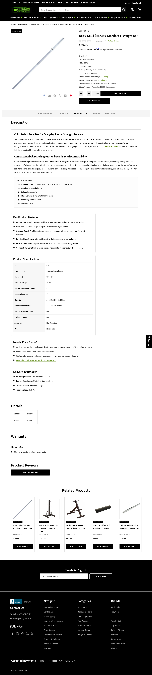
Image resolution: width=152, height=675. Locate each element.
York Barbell (116, 621)
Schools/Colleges (88, 2)
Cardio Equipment (50, 17)
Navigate (49, 601)
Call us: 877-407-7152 (22, 614)
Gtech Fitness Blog (52, 607)
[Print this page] (54, 95)
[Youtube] (27, 633)
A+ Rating (104, 77)
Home (13, 24)
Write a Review (113, 41)
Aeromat (115, 634)
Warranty (80, 113)
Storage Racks (101, 17)
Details (63, 113)
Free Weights (67, 17)
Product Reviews (104, 113)
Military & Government (53, 621)
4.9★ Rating (102, 80)
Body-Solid (84, 31)
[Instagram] (17, 633)
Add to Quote (94, 101)
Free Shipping (49, 616)
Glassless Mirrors (84, 17)
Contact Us (15, 2)
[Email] (49, 95)
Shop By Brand (135, 17)
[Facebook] (44, 95)
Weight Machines (118, 17)
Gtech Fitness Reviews (53, 634)
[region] (53, 297)
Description (44, 113)
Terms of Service (51, 643)
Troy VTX (115, 612)
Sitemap (47, 648)
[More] (21, 17)
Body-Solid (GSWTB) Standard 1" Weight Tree (48, 528)
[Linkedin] (65, 95)
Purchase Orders (49, 2)
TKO (113, 616)
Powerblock (116, 639)
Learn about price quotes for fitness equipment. (36, 360)
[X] (60, 95)
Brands (115, 601)
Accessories (15, 17)
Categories (84, 601)
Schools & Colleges (52, 639)
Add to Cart (121, 93)
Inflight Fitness (117, 630)
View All (114, 648)
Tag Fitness (116, 625)
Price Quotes (63, 2)
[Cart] (139, 9)
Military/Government (31, 2)
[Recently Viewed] (132, 9)
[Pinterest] (70, 95)
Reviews (74, 2)
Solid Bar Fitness (118, 643)
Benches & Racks (31, 17)
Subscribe (101, 576)
